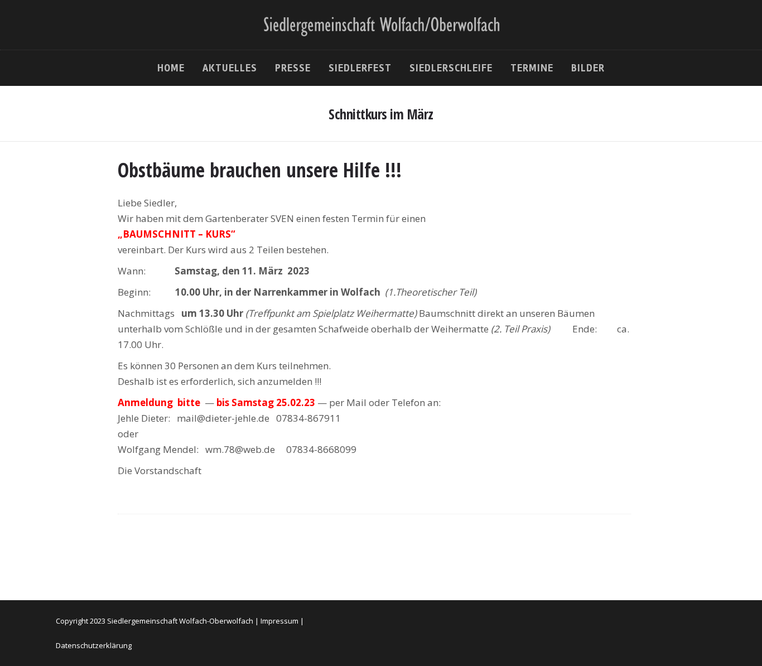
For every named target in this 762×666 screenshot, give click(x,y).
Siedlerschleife (451, 68)
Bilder (588, 68)
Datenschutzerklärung (94, 645)
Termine (531, 68)
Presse (293, 68)
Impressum (279, 621)
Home (171, 68)
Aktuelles (229, 68)
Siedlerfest (360, 68)
